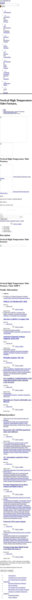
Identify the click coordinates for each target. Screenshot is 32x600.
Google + (17, 221)
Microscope (6, 396)
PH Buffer (11, 353)
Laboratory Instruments (23, 395)
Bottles (5, 314)
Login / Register (5, 91)
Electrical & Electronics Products (21, 298)
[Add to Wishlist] (1, 215)
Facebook (2, 221)
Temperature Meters (6, 84)
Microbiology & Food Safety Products (18, 589)
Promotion (18, 353)
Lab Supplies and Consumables (7, 55)
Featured (5, 353)
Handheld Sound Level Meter (18, 475)
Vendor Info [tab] (6, 230)
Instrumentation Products (10, 395)
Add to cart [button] (9, 306)
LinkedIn (12, 221)
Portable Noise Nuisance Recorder (19, 478)
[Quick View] (5, 306)
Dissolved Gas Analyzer (9, 372)
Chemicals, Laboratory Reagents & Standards (6, 76)
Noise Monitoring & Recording (15, 424)
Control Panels (7, 298)
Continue (10, 570)
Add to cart (4, 219)
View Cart (3, 570)
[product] (17, 296)
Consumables (7, 444)
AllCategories (12, 575)
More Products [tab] (7, 231)
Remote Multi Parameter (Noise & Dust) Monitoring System (16, 514)
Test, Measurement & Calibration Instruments (7, 29)
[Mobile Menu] (0, 96)
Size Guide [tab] (6, 228)
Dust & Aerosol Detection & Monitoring (17, 501)
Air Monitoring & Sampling (10, 500)
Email (22, 221)
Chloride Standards (8, 331)
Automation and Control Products (17, 577)
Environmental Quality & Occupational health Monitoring (14, 445)
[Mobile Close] (0, 572)
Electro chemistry (6, 47)
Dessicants (17, 331)
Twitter (7, 221)
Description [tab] (6, 227)
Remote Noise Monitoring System (17, 481)
